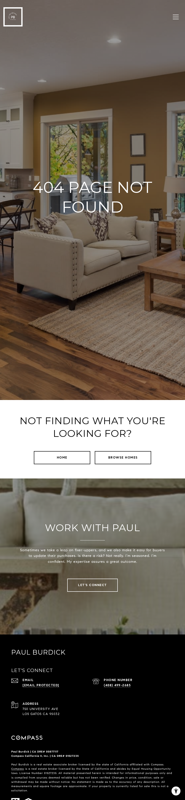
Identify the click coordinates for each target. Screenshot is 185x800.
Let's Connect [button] (92, 585)
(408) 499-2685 (117, 685)
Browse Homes (123, 457)
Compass (17, 768)
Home (62, 457)
